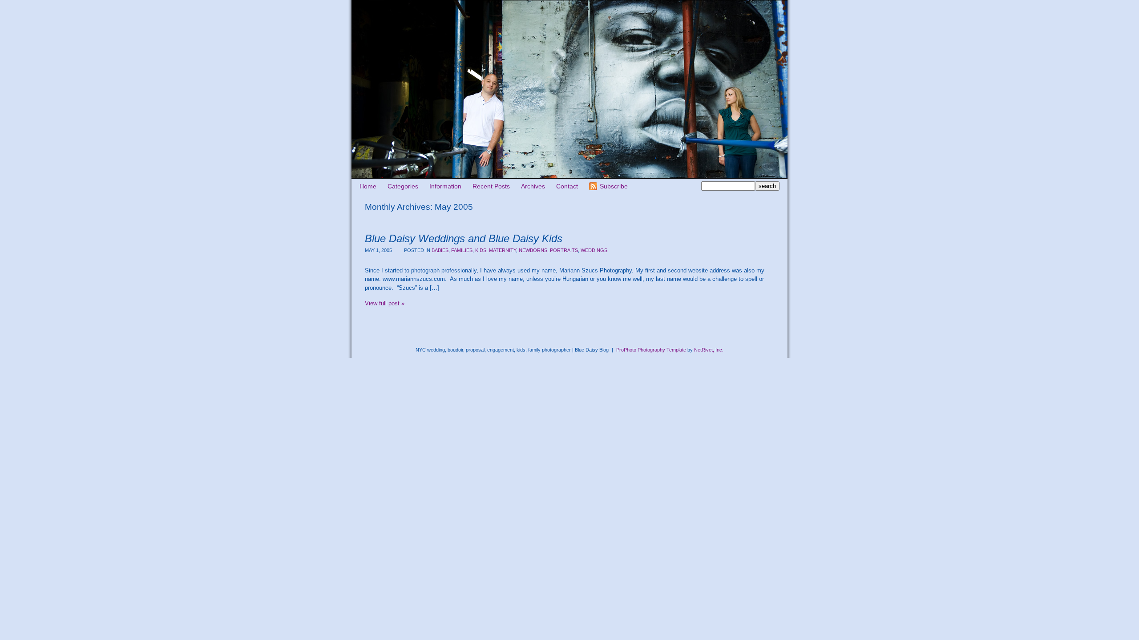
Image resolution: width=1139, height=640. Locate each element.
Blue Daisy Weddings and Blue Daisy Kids (463, 238)
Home (367, 186)
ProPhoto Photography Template (651, 349)
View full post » (384, 303)
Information (445, 186)
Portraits (564, 250)
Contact (567, 186)
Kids (480, 250)
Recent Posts (491, 186)
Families (462, 250)
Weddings (594, 250)
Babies (440, 250)
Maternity (502, 250)
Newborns (533, 250)
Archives (533, 186)
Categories (403, 186)
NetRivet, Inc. (708, 349)
